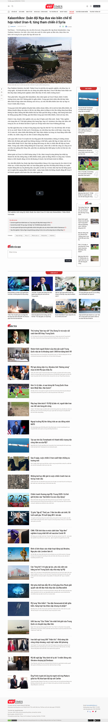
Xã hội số (14, 11)
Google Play (97, 720)
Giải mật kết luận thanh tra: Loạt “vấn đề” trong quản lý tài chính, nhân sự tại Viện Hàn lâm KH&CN (89, 316)
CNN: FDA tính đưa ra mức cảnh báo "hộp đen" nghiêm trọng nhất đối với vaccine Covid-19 (49, 531)
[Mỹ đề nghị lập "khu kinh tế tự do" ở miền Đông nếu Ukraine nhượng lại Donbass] (18, 663)
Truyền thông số (95, 11)
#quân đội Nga (19, 235)
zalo (90, 711)
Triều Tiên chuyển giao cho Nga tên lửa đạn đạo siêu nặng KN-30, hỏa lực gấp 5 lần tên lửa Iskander (18, 316)
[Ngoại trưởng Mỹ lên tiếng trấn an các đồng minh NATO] (18, 427)
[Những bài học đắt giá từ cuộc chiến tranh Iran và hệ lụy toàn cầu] (88, 142)
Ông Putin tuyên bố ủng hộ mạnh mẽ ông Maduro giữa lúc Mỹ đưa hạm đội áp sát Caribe (50, 677)
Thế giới (71, 11)
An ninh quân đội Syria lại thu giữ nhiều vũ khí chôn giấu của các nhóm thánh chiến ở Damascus (38, 227)
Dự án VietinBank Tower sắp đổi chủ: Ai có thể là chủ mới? (65, 315)
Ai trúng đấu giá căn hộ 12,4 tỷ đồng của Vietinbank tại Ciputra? (89, 293)
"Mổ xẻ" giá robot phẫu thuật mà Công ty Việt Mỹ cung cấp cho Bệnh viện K (65, 294)
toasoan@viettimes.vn (91, 705)
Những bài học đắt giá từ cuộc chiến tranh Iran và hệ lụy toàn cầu (85, 152)
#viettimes (52, 235)
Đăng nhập (97, 6)
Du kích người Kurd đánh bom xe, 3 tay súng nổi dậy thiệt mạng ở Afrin (31, 222)
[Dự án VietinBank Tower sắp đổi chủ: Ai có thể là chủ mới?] (66, 306)
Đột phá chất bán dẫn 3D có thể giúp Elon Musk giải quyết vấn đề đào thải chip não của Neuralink (51, 586)
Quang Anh (13, 26)
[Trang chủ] (9, 11)
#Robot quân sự (35, 235)
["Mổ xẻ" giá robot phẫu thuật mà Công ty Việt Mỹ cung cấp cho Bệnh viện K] (66, 284)
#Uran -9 (27, 235)
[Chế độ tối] (91, 6)
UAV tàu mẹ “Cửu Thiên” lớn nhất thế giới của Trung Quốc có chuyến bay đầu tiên (51, 622)
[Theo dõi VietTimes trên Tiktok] (95, 711)
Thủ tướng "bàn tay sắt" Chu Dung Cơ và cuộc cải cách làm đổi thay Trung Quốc (83, 211)
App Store (91, 720)
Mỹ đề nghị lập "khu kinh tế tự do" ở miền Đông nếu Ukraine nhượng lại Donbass (51, 658)
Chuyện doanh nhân (82, 11)
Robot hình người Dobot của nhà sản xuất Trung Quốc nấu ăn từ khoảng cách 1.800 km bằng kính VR (83, 223)
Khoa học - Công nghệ (40, 11)
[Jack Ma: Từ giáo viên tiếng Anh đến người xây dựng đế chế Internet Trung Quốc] (42, 284)
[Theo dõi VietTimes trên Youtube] (93, 711)
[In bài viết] (63, 26)
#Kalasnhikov (44, 235)
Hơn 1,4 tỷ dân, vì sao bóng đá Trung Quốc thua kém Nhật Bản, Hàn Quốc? (85, 173)
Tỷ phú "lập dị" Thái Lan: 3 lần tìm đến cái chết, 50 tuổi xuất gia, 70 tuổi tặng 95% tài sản (50, 513)
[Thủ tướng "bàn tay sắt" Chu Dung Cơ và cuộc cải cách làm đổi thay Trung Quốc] (95, 209)
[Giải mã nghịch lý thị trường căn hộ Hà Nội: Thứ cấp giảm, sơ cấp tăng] (42, 306)
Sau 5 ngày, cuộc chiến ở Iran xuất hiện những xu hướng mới (85, 130)
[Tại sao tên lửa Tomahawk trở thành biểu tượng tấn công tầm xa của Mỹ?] (88, 99)
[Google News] (68, 26)
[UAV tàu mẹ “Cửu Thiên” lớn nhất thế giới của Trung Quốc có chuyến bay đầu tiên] (18, 627)
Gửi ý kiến (68, 260)
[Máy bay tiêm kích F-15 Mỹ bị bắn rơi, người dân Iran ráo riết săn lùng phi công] (88, 185)
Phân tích (13, 326)
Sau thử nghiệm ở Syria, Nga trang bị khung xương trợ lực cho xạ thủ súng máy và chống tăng (37, 230)
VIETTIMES (54, 6)
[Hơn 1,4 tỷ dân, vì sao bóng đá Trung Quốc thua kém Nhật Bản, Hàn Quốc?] (88, 163)
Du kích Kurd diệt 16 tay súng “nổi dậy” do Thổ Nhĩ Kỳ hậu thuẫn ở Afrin (31, 225)
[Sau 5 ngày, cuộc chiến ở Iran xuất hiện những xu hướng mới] (88, 120)
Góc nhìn (21, 11)
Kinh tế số (29, 11)
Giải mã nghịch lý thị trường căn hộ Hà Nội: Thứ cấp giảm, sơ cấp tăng (41, 315)
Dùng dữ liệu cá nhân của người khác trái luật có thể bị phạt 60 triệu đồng (18, 293)
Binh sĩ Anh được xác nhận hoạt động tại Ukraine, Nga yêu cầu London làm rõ (50, 550)
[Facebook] (60, 26)
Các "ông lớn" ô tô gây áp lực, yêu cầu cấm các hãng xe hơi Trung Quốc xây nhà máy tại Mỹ (49, 568)
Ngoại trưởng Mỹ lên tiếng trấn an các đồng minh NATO (50, 422)
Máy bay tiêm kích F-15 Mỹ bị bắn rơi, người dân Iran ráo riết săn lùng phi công (85, 194)
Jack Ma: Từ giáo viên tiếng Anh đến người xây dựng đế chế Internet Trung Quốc (41, 294)
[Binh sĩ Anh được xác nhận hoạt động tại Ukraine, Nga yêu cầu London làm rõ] (18, 554)
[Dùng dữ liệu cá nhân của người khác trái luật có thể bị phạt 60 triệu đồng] (18, 284)
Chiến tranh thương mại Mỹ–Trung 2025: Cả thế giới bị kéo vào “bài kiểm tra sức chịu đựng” (50, 495)
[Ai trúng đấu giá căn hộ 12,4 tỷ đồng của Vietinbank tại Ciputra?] (89, 284)
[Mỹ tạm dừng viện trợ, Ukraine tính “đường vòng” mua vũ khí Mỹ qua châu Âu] (95, 235)
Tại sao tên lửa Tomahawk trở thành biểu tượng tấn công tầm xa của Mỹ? (85, 109)
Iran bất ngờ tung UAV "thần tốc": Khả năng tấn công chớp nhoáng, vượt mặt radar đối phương (49, 640)
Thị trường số (53, 11)
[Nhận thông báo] (87, 6)
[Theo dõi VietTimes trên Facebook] (87, 711)
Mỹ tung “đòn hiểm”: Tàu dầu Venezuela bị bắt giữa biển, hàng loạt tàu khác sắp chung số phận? (51, 604)
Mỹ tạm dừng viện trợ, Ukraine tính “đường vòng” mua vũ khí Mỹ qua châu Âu (83, 236)
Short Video (63, 11)
